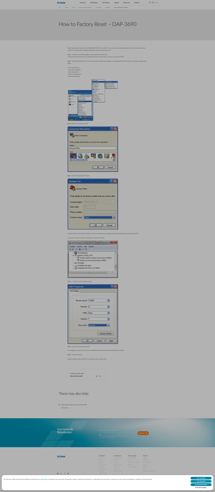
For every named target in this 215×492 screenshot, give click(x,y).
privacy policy (43, 479)
